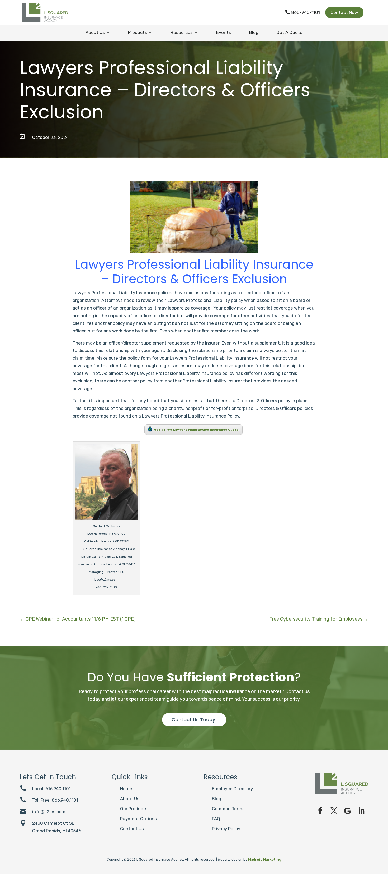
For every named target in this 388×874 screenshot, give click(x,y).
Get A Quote (289, 32)
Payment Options (138, 818)
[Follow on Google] (347, 811)
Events (223, 32)
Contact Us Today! (194, 719)
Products (140, 32)
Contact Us (132, 828)
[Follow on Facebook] (320, 811)
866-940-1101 (302, 12)
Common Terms (228, 808)
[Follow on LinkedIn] (361, 811)
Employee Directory (232, 788)
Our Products (134, 808)
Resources (184, 32)
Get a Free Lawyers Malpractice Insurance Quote (196, 429)
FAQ (216, 818)
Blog (253, 32)
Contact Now (344, 12)
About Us (98, 32)
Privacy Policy (226, 828)
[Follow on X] (334, 811)
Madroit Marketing (264, 859)
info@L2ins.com (48, 811)
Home (126, 788)
